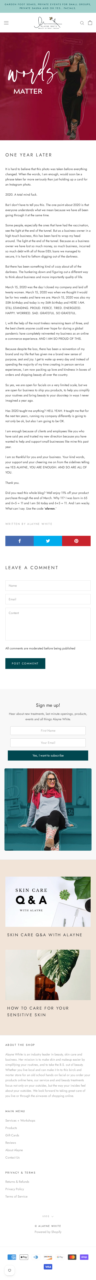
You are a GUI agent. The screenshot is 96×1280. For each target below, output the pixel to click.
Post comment (25, 664)
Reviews (10, 1142)
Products (11, 1128)
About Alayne (14, 1150)
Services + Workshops (20, 1120)
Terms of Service (16, 1196)
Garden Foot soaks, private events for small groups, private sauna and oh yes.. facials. (48, 6)
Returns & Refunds (17, 1181)
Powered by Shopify (48, 1232)
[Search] (82, 22)
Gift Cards (12, 1135)
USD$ (46, 1216)
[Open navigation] (6, 22)
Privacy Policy (14, 1189)
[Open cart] (90, 22)
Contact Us (12, 1157)
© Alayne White (48, 1226)
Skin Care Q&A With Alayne (45, 935)
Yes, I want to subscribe (48, 755)
